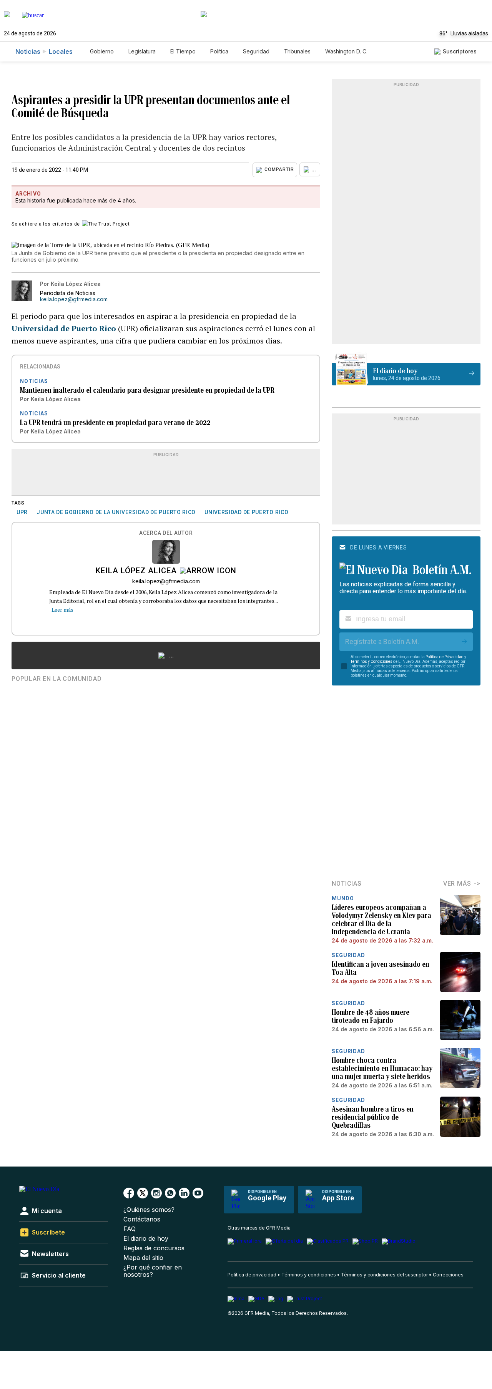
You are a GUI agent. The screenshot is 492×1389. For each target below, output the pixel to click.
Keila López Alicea (136, 571)
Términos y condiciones (308, 1275)
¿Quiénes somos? (149, 1209)
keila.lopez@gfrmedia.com (74, 299)
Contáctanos (141, 1219)
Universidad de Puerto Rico (64, 328)
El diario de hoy (145, 1238)
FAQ (129, 1229)
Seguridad (256, 51)
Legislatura (142, 51)
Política (219, 51)
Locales (61, 51)
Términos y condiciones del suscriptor (384, 1275)
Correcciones (448, 1275)
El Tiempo (183, 51)
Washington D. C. (346, 51)
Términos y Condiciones (371, 661)
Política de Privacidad (445, 657)
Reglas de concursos (153, 1248)
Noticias (27, 51)
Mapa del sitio (143, 1257)
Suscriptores (460, 51)
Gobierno (102, 51)
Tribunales (297, 51)
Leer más (62, 609)
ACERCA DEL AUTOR (166, 533)
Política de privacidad (252, 1275)
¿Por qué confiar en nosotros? (152, 1271)
